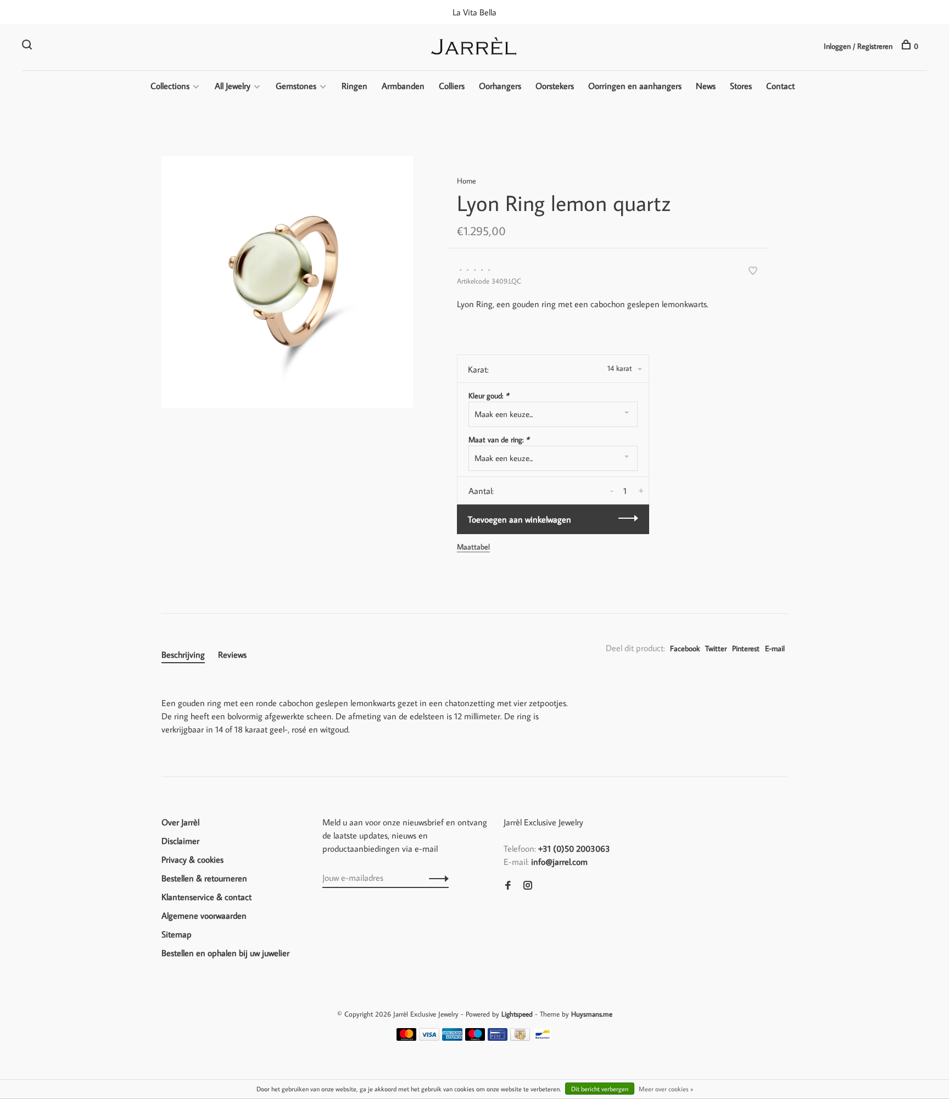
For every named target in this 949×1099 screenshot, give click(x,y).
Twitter (716, 648)
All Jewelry (232, 85)
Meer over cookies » (666, 1089)
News (706, 85)
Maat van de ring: (498, 440)
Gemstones (296, 85)
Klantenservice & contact (206, 896)
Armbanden (403, 85)
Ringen (354, 85)
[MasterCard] (407, 1037)
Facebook (685, 648)
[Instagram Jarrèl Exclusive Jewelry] (527, 885)
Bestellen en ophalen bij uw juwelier (225, 952)
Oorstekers (554, 85)
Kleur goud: (488, 396)
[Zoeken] (28, 46)
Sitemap (176, 934)
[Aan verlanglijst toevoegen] (753, 271)
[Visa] (429, 1037)
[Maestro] (475, 1037)
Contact (780, 85)
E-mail (775, 648)
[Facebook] (508, 885)
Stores (741, 85)
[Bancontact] (542, 1037)
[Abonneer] (436, 877)
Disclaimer (180, 840)
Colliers (452, 85)
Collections (169, 85)
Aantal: (481, 490)
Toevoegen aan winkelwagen (519, 519)
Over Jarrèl (180, 822)
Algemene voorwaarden (204, 915)
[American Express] (452, 1037)
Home (466, 181)
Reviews (232, 654)
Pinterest (746, 648)
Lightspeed (517, 1013)
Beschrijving (183, 654)
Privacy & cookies (192, 859)
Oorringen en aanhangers (635, 85)
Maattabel (473, 547)
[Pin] (497, 1037)
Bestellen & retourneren (204, 878)
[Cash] (520, 1037)
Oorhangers (500, 85)
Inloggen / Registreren (858, 46)
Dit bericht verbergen (599, 1089)
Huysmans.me (591, 1013)
